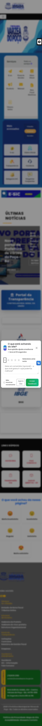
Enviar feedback (32, 382)
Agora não (20, 382)
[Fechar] (37, 348)
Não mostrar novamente (10, 382)
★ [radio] (4, 360)
